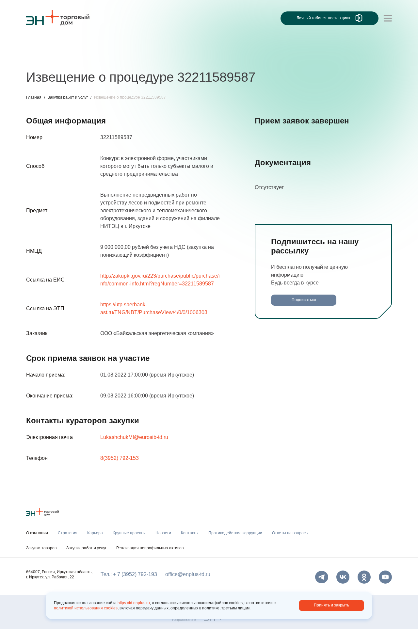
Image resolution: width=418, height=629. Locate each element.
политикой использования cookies (86, 608)
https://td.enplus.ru (134, 603)
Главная (33, 97)
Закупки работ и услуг (68, 97)
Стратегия (38, 58)
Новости (149, 58)
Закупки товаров (41, 548)
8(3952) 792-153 (119, 458)
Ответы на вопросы (290, 533)
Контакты (179, 58)
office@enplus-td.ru (187, 574)
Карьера (69, 58)
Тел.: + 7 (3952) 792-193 (129, 574)
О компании (40, 44)
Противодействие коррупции (235, 533)
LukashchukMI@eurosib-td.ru (134, 437)
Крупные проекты (109, 58)
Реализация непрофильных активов (150, 548)
